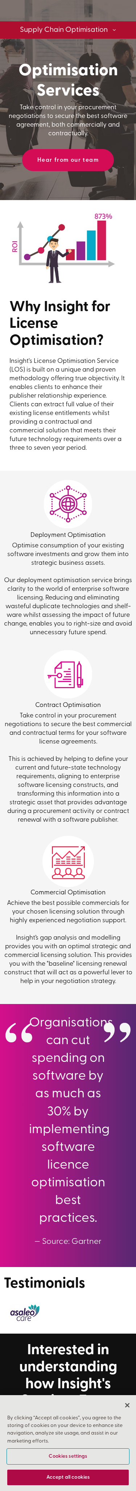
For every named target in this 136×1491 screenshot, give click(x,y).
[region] (68, 1443)
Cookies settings (68, 1456)
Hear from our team (68, 160)
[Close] (127, 1405)
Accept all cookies (68, 1477)
